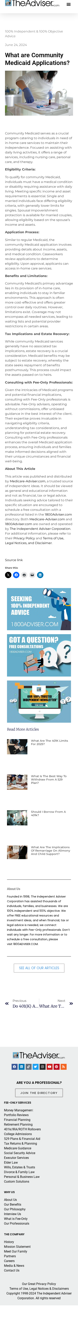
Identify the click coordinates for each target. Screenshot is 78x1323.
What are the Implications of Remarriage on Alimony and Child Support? (50, 850)
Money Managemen (18, 1110)
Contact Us (11, 1270)
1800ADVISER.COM (25, 944)
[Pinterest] (57, 1067)
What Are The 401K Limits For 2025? (49, 742)
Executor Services (16, 1158)
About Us (10, 1200)
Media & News (14, 1266)
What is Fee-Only (16, 1219)
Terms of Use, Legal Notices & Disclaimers (39, 1289)
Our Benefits (12, 1204)
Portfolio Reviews (16, 1115)
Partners (10, 1256)
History (9, 1242)
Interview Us (12, 1214)
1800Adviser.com (58, 514)
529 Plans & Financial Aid (22, 1139)
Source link (14, 560)
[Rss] (64, 1067)
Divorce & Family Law (19, 1172)
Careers (9, 1261)
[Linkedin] (22, 1067)
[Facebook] (15, 1067)
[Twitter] (36, 1067)
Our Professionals (16, 1223)
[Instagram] (43, 1067)
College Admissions (18, 1134)
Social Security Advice (19, 1153)
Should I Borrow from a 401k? (48, 813)
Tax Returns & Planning (20, 1143)
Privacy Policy (24, 538)
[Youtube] (50, 1067)
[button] (68, 4)
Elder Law (11, 1162)
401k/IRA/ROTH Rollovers (22, 1129)
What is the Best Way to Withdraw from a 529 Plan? (49, 779)
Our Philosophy (15, 1209)
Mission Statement (17, 1247)
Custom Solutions (16, 1181)
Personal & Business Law (22, 1177)
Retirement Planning (18, 1124)
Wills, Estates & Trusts (19, 1167)
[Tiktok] (29, 1067)
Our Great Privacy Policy (39, 1284)
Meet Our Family (15, 1251)
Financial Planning (17, 1120)
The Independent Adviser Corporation (40, 529)
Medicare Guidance (17, 1148)
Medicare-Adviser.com (27, 481)
